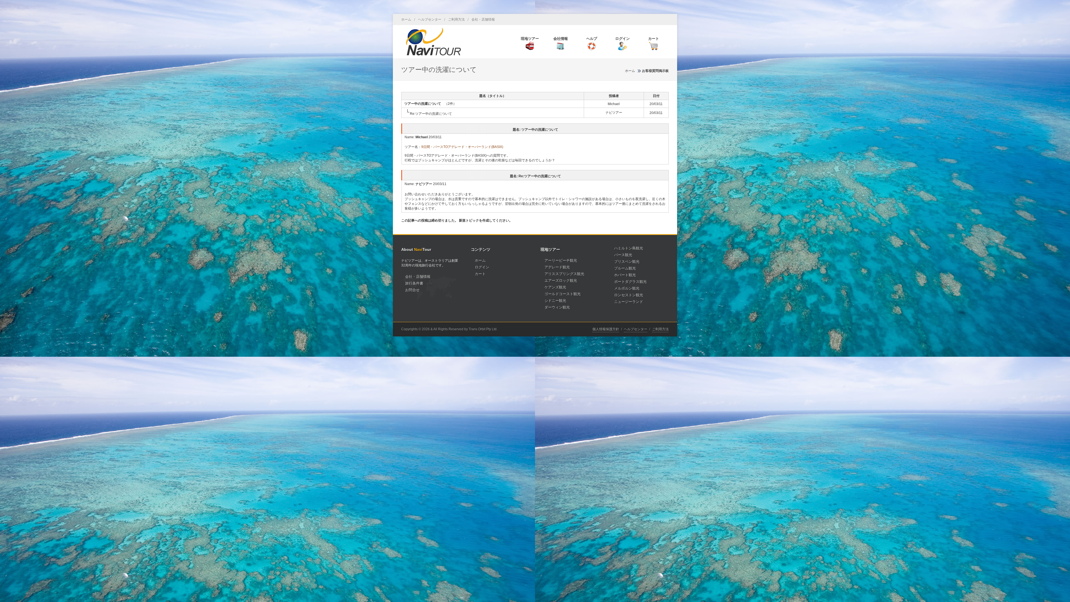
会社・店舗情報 (483, 19)
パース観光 (623, 255)
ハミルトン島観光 (628, 248)
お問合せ (412, 290)
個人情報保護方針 (605, 329)
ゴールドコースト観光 (562, 294)
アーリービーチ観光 (560, 260)
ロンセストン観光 (628, 295)
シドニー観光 (555, 300)
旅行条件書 (414, 283)
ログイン (482, 267)
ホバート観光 (625, 275)
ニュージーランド (628, 302)
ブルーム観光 (625, 268)
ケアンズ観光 (555, 287)
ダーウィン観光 (557, 307)
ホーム (406, 19)
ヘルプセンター (429, 19)
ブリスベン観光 (626, 261)
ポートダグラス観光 (630, 282)
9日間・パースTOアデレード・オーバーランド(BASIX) (462, 147)
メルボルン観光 (626, 288)
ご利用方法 (456, 19)
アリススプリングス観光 (564, 274)
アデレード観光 (557, 267)
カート (480, 274)
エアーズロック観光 (560, 280)
